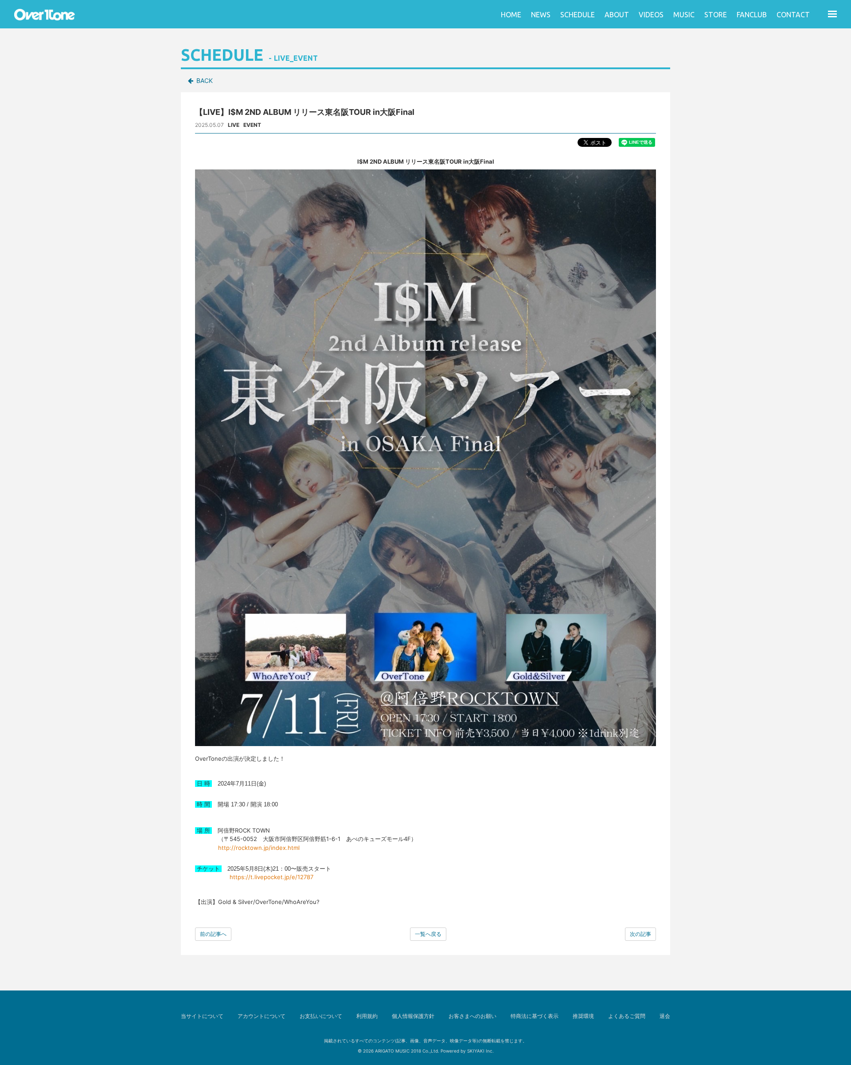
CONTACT (793, 15)
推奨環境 (583, 1016)
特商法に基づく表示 (534, 1016)
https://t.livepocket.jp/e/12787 (271, 876)
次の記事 (640, 934)
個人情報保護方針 (413, 1016)
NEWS (540, 15)
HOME (511, 15)
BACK (204, 80)
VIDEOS (651, 15)
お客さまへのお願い (472, 1016)
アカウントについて (261, 1016)
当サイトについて (202, 1016)
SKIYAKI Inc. (480, 1050)
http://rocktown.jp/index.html (259, 847)
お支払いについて (321, 1016)
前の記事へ (213, 934)
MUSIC (684, 15)
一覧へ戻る (428, 934)
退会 (665, 1016)
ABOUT (617, 15)
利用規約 (367, 1016)
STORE (715, 15)
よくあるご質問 (626, 1016)
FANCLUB (752, 15)
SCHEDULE (577, 15)
